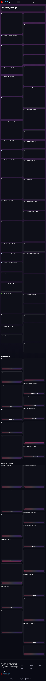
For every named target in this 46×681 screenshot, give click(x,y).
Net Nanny (40, 663)
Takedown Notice (23, 666)
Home (18, 2)
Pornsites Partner (41, 2)
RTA (39, 666)
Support (22, 668)
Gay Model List (35, 2)
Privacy (22, 665)
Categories (23, 2)
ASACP (40, 665)
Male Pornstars (28, 2)
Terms (22, 663)
